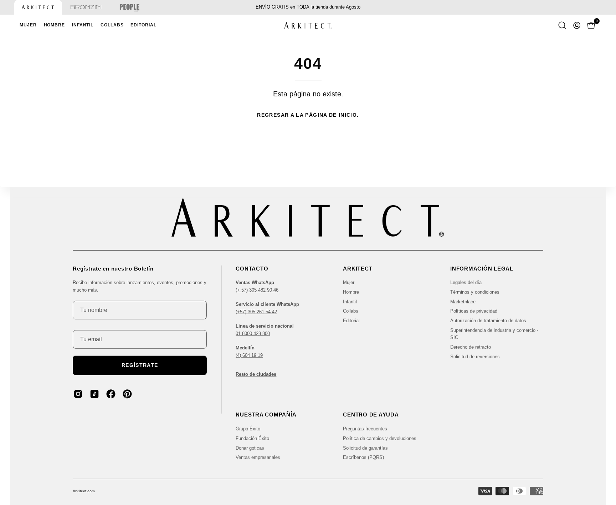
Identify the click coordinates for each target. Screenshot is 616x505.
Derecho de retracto (470, 347)
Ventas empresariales (258, 457)
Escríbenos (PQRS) (363, 457)
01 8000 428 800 (253, 333)
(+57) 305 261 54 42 (256, 311)
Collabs (350, 311)
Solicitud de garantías (365, 447)
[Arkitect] (38, 7)
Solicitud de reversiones (475, 356)
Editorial (351, 320)
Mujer (348, 282)
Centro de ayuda (371, 414)
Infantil (350, 301)
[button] (112, 25)
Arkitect (357, 268)
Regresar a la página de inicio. (308, 115)
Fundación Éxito (252, 438)
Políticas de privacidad (473, 311)
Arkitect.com (84, 491)
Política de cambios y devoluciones (379, 438)
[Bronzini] (86, 7)
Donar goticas (250, 447)
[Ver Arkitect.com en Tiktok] (94, 394)
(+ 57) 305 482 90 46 (257, 289)
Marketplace (463, 301)
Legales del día (466, 282)
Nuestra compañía (266, 414)
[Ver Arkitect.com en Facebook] (111, 394)
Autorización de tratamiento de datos (488, 320)
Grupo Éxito (248, 428)
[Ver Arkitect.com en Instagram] (78, 394)
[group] (308, 7)
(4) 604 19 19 (249, 355)
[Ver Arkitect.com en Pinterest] (127, 394)
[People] (129, 7)
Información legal (481, 268)
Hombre (351, 292)
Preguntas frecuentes (365, 428)
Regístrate (140, 365)
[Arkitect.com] (308, 25)
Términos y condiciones (474, 292)
